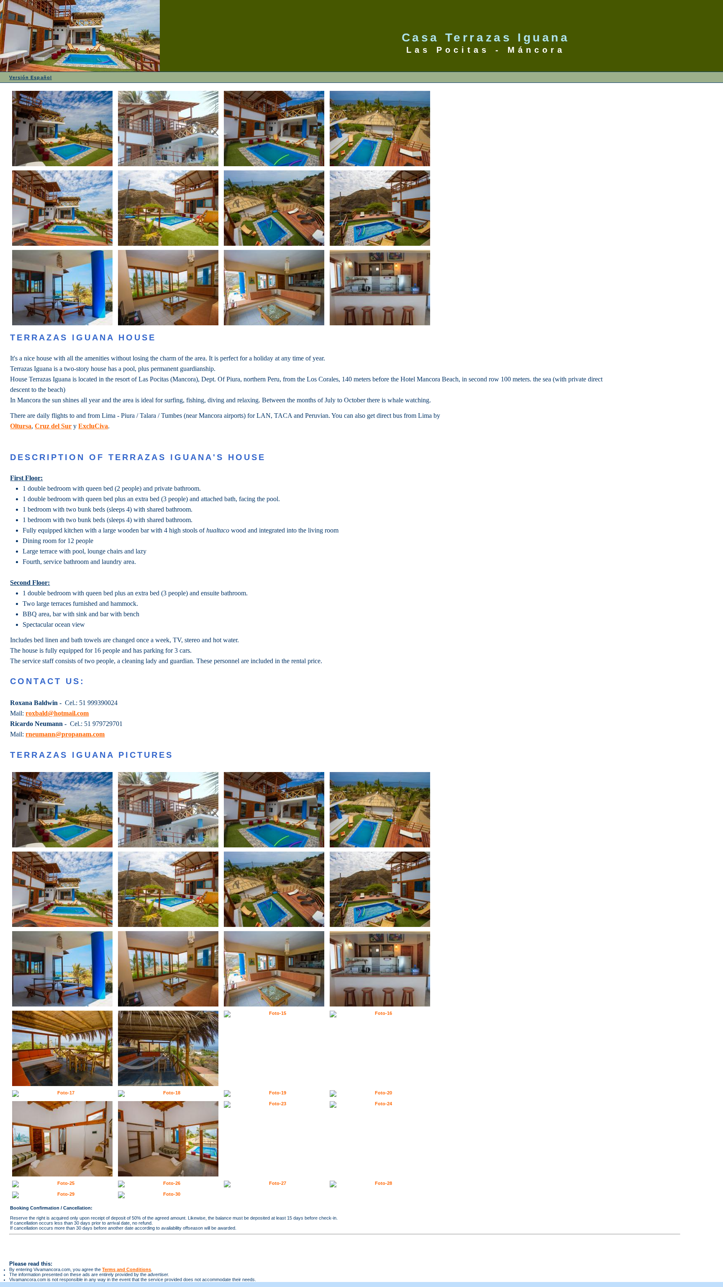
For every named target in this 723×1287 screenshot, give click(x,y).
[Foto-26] (168, 1184)
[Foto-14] (168, 1048)
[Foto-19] (274, 1093)
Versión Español (30, 77)
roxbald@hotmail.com (57, 713)
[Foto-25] (62, 1184)
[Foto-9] (62, 287)
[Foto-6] (168, 208)
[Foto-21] (62, 1138)
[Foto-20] (380, 1093)
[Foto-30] (168, 1195)
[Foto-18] (168, 1093)
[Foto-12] (380, 287)
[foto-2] (168, 128)
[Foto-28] (380, 1184)
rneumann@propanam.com (65, 734)
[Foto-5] (62, 208)
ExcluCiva (93, 426)
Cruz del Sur (53, 426)
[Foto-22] (168, 1138)
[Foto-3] (274, 128)
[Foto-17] (62, 1093)
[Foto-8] (380, 208)
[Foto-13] (62, 1048)
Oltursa (20, 426)
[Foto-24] (380, 1104)
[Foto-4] (380, 128)
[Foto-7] (274, 208)
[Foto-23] (274, 1104)
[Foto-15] (274, 1014)
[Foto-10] (168, 287)
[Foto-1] (62, 128)
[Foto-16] (380, 1014)
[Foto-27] (274, 1184)
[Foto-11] (274, 287)
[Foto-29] (62, 1195)
